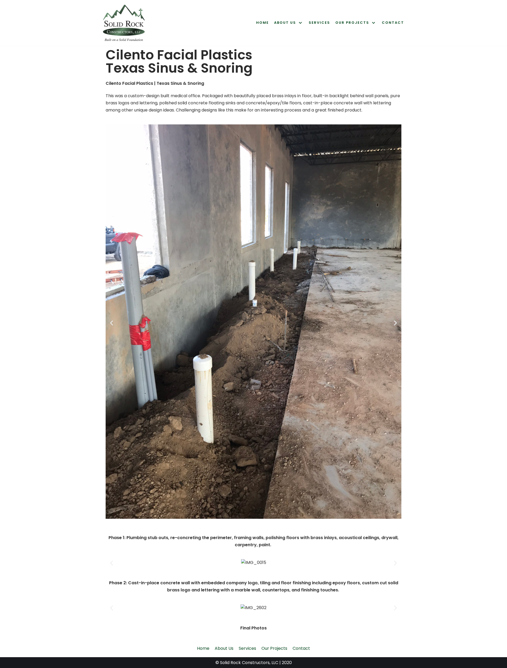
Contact (393, 22)
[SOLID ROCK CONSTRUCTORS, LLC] (124, 23)
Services (319, 22)
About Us (224, 648)
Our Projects (274, 648)
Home (262, 22)
